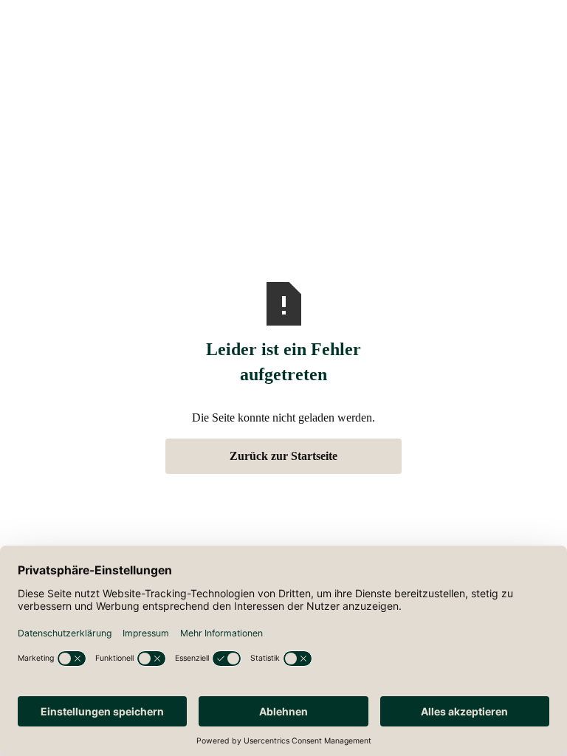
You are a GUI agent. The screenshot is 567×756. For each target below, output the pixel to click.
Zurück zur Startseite (283, 456)
